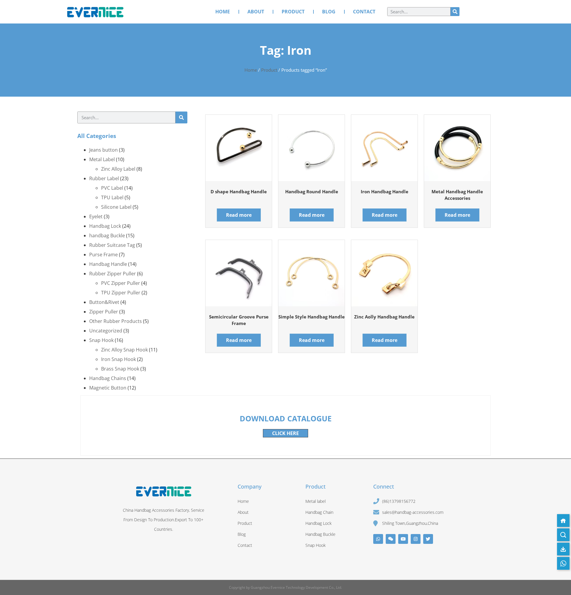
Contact (364, 11)
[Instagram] (416, 539)
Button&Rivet (104, 302)
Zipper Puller (103, 311)
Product (293, 11)
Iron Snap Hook (118, 359)
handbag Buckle (107, 235)
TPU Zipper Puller (120, 292)
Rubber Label (104, 178)
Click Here (285, 433)
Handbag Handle (108, 264)
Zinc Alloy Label (118, 169)
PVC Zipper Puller (120, 283)
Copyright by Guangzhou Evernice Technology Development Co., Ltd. (285, 587)
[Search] (455, 11)
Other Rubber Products (115, 321)
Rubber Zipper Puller (112, 273)
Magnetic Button (107, 387)
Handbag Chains (107, 378)
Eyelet (96, 216)
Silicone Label (116, 207)
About (255, 11)
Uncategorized (105, 330)
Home (222, 11)
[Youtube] (403, 539)
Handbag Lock (105, 226)
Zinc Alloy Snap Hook (124, 349)
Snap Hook (101, 340)
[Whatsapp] (378, 539)
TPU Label (112, 197)
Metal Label (102, 159)
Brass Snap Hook (120, 368)
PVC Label (112, 188)
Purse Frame (103, 254)
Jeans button (103, 150)
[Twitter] (428, 539)
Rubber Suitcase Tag (112, 245)
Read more (239, 215)
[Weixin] (391, 539)
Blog (328, 11)
